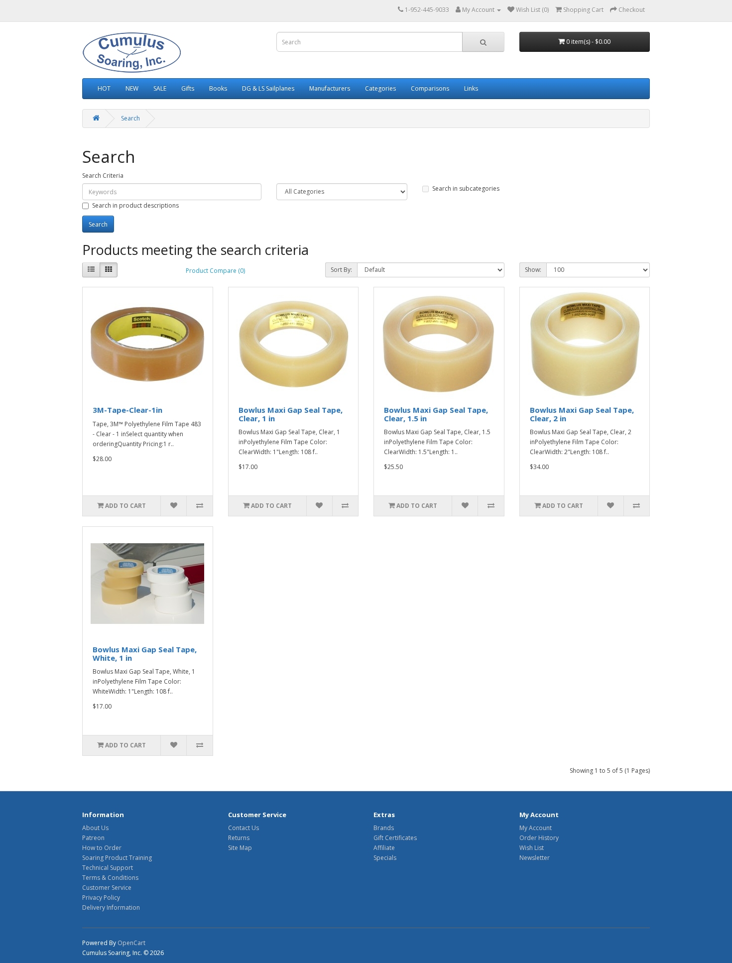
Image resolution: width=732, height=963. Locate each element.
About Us (95, 828)
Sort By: (341, 269)
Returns (238, 838)
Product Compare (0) (215, 270)
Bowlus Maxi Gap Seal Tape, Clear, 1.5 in (436, 414)
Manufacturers (329, 88)
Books (218, 88)
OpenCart (131, 943)
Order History (539, 838)
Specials (384, 857)
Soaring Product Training (117, 857)
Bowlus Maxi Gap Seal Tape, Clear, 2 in (582, 414)
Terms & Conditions (110, 877)
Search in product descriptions (135, 205)
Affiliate (384, 847)
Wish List (531, 847)
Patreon (93, 838)
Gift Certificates (395, 838)
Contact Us (243, 828)
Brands (383, 828)
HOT (104, 88)
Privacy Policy (101, 897)
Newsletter (534, 857)
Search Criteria (102, 175)
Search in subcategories (465, 188)
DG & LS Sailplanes (268, 88)
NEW (131, 88)
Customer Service (106, 887)
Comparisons (430, 88)
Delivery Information (111, 907)
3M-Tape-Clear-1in (127, 410)
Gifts (187, 88)
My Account (535, 828)
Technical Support (107, 867)
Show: (533, 269)
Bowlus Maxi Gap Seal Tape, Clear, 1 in (291, 414)
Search (130, 118)
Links (471, 88)
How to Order (102, 847)
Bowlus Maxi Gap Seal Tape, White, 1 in (145, 653)
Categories (380, 88)
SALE (159, 88)
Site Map (240, 847)
